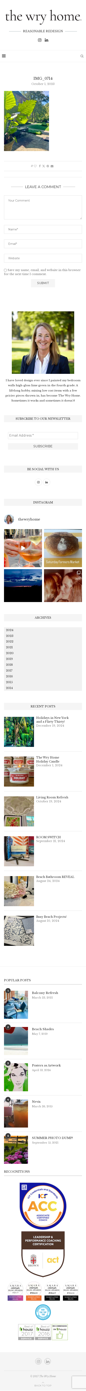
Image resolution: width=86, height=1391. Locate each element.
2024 (9, 630)
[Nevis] (16, 1113)
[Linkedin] (46, 40)
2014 (9, 688)
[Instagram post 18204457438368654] (23, 548)
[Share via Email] (52, 166)
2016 (9, 676)
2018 (9, 665)
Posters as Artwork (46, 1065)
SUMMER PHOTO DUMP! (52, 1138)
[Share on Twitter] (43, 166)
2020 (10, 653)
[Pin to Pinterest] (48, 166)
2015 (9, 682)
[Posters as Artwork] (16, 1077)
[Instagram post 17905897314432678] (23, 588)
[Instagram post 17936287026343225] (63, 548)
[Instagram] (39, 40)
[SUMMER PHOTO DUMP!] (16, 1150)
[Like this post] (35, 166)
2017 (9, 670)
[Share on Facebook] (40, 166)
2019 (9, 659)
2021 (9, 647)
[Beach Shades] (16, 1041)
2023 (9, 636)
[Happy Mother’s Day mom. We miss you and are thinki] (63, 588)
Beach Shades (43, 1029)
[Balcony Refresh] (16, 1005)
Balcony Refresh (45, 993)
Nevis (36, 1102)
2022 (9, 641)
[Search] (82, 56)
